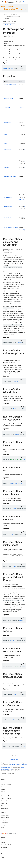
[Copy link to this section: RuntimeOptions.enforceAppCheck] (4, 357)
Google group (4, 820)
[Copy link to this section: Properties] (16, 76)
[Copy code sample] (23, 66)
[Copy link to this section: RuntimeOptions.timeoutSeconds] (4, 680)
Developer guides (5, 781)
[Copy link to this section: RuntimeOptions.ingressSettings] (21, 420)
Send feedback (9, 25)
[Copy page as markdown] (9, 36)
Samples (3, 786)
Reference (7, 18)
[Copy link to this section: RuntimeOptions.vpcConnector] (21, 705)
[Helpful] (13, 21)
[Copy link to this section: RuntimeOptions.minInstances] (19, 545)
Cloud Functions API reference (15, 9)
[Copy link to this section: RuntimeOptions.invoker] (13, 445)
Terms (2, 853)
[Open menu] (2, 2)
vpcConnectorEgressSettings (11, 227)
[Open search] (17, 2)
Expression (21, 199)
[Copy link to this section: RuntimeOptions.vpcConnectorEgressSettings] (21, 734)
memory (6, 160)
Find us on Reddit (5, 801)
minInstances (7, 167)
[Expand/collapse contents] (13, 41)
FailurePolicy (22, 107)
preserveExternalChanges (10, 176)
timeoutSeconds (8, 206)
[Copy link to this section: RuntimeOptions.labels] (11, 471)
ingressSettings (7, 122)
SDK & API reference (6, 784)
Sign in (24, 2)
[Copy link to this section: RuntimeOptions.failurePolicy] (18, 392)
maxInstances (7, 149)
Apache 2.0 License (5, 767)
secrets (5, 194)
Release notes (4, 822)
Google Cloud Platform (7, 845)
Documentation (7, 7)
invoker (5, 134)
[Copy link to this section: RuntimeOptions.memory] (14, 520)
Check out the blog (6, 798)
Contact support (5, 815)
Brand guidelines (5, 825)
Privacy (7, 853)
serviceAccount (8, 197)
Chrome (3, 840)
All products (4, 847)
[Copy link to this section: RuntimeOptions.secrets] (13, 631)
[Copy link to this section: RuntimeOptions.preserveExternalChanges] (14, 580)
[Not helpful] (15, 21)
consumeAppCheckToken (10, 84)
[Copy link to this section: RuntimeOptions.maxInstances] (20, 494)
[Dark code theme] (21, 66)
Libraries (3, 789)
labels (5, 143)
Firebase (5, 14)
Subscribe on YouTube (6, 806)
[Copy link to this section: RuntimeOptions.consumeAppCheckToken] (18, 245)
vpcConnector (7, 217)
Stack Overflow (5, 817)
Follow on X (4, 803)
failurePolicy (7, 107)
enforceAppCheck (8, 98)
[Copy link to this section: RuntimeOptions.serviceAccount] (22, 652)
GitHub (3, 791)
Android (3, 837)
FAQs (2, 827)
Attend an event (5, 808)
